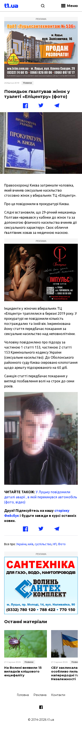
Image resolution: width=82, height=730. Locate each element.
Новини (27, 83)
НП (55, 544)
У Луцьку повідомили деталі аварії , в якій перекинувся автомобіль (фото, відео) (40, 497)
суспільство (43, 544)
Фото (62, 544)
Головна (23, 695)
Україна (21, 544)
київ (30, 544)
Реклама (39, 695)
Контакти (58, 695)
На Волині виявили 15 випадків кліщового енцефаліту (23, 671)
